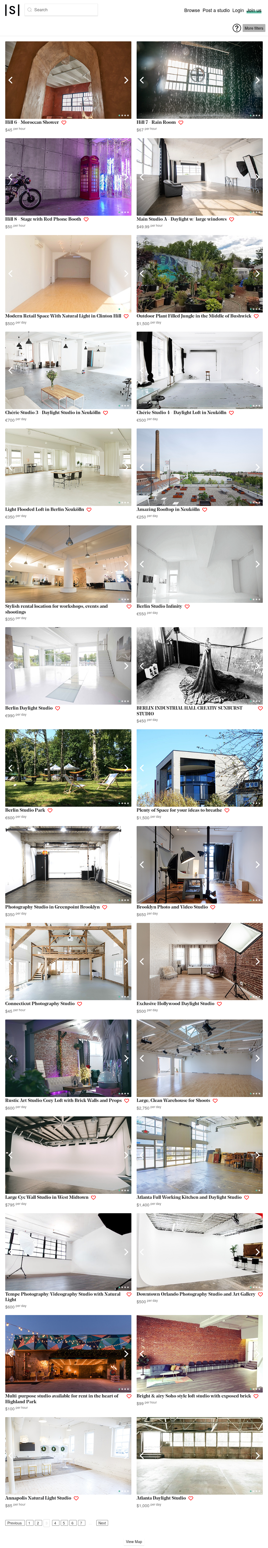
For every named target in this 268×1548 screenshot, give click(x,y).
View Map (134, 1541)
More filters (254, 28)
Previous (14, 1522)
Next (102, 1522)
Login (238, 10)
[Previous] (11, 80)
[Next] (125, 80)
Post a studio (216, 10)
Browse (192, 10)
